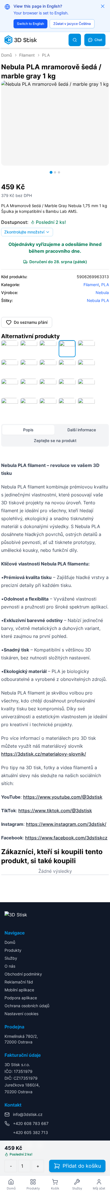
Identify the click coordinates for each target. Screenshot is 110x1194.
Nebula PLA (98, 300)
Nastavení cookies (21, 1013)
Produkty (13, 950)
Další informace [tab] (81, 429)
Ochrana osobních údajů (27, 1005)
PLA (46, 55)
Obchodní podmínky (23, 974)
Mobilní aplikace (19, 989)
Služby (11, 958)
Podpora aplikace (21, 997)
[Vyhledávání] (75, 40)
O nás (10, 966)
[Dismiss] (102, 6)
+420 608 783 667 (31, 1123)
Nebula (102, 292)
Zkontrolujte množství (24, 232)
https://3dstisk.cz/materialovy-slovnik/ (43, 754)
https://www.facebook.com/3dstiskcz (66, 838)
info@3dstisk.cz (28, 1114)
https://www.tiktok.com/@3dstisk (55, 810)
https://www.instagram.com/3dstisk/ (66, 824)
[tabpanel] (55, 651)
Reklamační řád (19, 981)
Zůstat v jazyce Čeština (72, 24)
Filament (27, 55)
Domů (6, 55)
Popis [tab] (28, 429)
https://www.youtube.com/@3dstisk (62, 797)
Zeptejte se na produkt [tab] (55, 440)
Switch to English (30, 24)
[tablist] (55, 435)
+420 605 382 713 (30, 1132)
